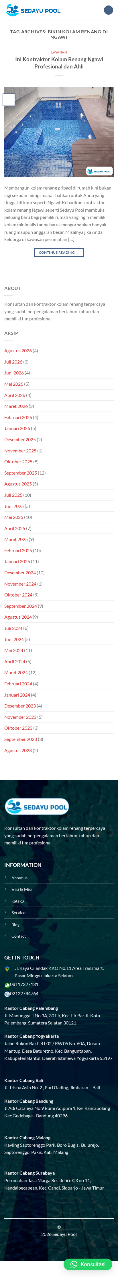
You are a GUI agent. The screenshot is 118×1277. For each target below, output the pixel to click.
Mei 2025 (13, 517)
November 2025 (20, 450)
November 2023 (20, 717)
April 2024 (14, 661)
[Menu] (108, 10)
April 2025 (14, 528)
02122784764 (24, 993)
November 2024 (20, 583)
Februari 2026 (18, 417)
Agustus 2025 (18, 483)
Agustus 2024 (18, 617)
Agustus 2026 (18, 350)
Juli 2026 (13, 361)
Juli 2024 (13, 628)
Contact (18, 936)
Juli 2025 (13, 495)
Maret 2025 (16, 539)
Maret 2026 (16, 406)
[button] (88, 1264)
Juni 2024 (14, 639)
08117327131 (24, 984)
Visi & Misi (21, 889)
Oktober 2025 (18, 461)
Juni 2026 (14, 372)
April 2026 (14, 395)
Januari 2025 (17, 561)
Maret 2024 (16, 672)
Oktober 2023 (18, 728)
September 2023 (20, 739)
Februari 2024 (18, 683)
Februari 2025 (18, 550)
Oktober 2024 (18, 594)
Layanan (59, 52)
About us (19, 877)
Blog (15, 924)
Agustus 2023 (18, 750)
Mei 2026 (13, 384)
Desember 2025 (20, 439)
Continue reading (59, 252)
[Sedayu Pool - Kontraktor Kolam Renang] (33, 10)
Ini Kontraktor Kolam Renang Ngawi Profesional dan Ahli (59, 63)
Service (18, 912)
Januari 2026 (17, 428)
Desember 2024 (20, 572)
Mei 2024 (13, 650)
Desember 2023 (20, 705)
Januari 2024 (17, 694)
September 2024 (20, 606)
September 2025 (20, 472)
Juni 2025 (14, 506)
